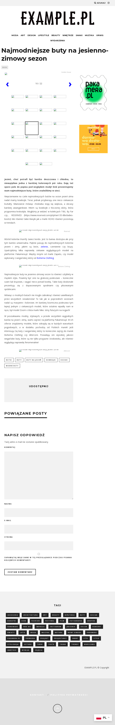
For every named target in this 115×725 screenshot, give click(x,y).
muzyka (45, 632)
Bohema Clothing (45, 258)
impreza (40, 627)
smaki (75, 638)
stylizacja (13, 644)
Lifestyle (43, 35)
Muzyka (89, 35)
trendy (75, 644)
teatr (51, 644)
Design (32, 35)
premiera (30, 638)
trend (63, 644)
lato (22, 632)
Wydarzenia (57, 40)
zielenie (44, 246)
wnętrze (11, 650)
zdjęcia (39, 650)
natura (58, 632)
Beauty (56, 35)
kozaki (64, 360)
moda (33, 632)
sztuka (28, 644)
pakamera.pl (13, 638)
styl (86, 638)
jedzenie (71, 627)
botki (9, 360)
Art (23, 35)
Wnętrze (67, 35)
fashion (35, 621)
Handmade (12, 627)
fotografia (76, 621)
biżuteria (70, 615)
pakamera (92, 632)
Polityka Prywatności (69, 695)
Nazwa (8, 504)
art (45, 615)
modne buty (12, 366)
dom (24, 621)
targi (40, 644)
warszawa (89, 644)
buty (19, 360)
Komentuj (9, 447)
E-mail (7, 520)
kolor (84, 627)
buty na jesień (34, 360)
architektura (30, 615)
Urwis (99, 35)
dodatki (11, 621)
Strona (8, 537)
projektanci (60, 638)
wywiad (25, 650)
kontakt (37, 695)
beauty (55, 615)
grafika (91, 621)
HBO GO (27, 627)
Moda (15, 35)
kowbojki (51, 360)
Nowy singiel (74, 632)
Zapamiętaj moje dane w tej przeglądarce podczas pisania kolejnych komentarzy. (38, 558)
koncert (97, 627)
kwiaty (11, 632)
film (62, 621)
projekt (44, 638)
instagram (55, 627)
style (96, 638)
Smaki (79, 35)
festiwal (50, 621)
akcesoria (12, 615)
